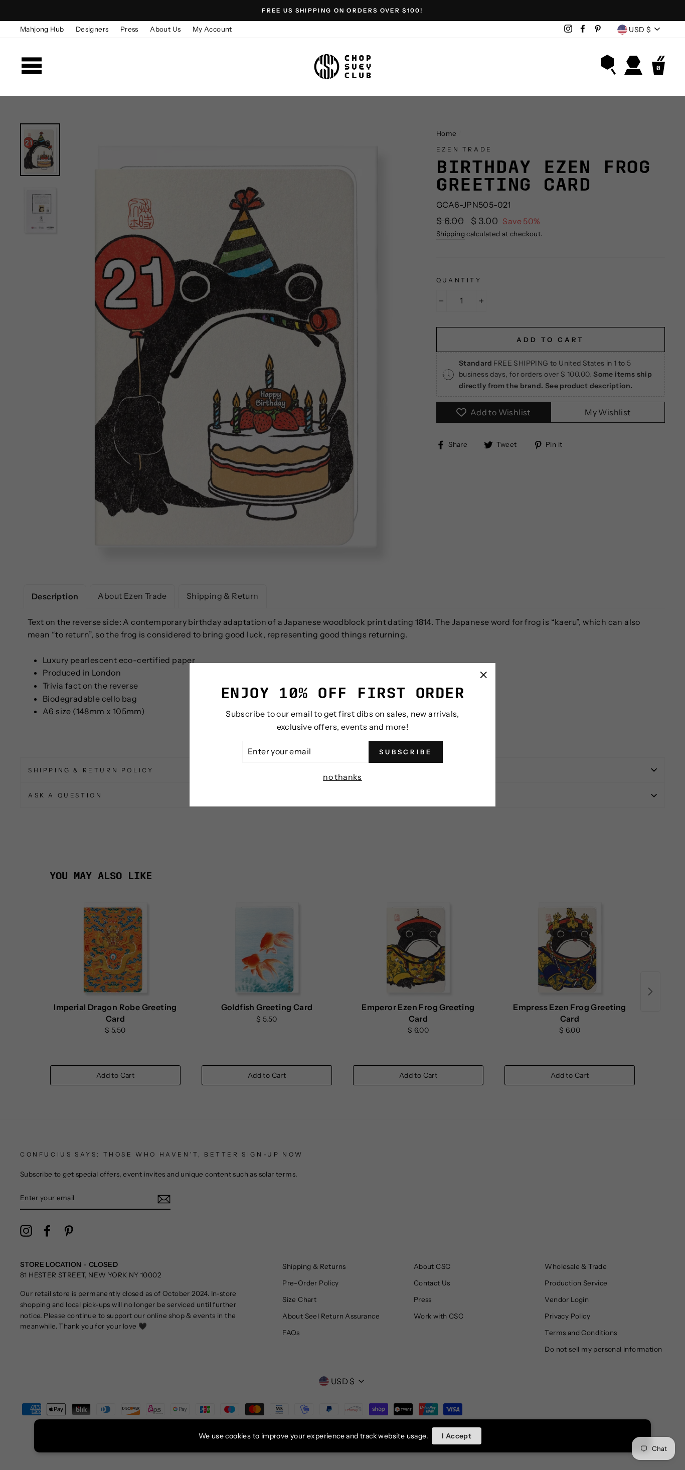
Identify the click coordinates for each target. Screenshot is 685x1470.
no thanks (342, 777)
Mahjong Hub (42, 29)
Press (129, 29)
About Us (165, 29)
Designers (92, 29)
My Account (212, 29)
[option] (342, 10)
